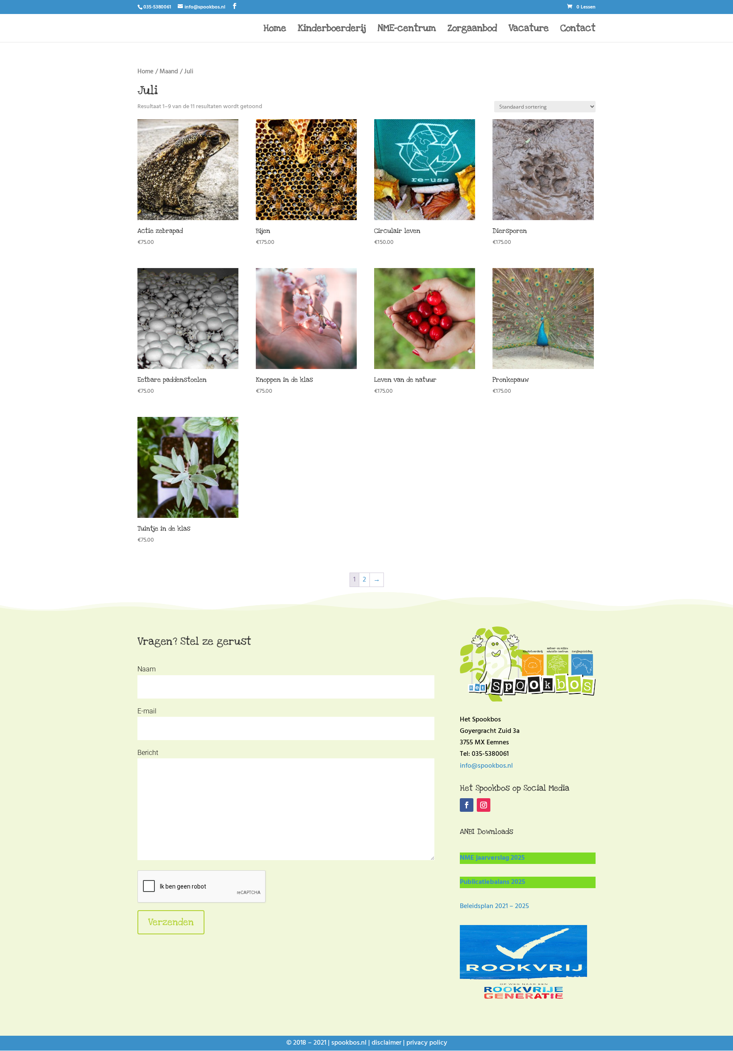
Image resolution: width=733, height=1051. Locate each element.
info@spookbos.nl (486, 765)
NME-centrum (407, 29)
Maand (168, 72)
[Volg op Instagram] (483, 805)
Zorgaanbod (472, 29)
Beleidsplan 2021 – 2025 (494, 906)
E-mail (147, 711)
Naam (146, 669)
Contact (578, 29)
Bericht (147, 753)
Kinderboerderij (332, 29)
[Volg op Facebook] (466, 805)
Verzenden (171, 922)
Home (274, 29)
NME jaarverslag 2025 (492, 858)
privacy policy (426, 1042)
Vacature (529, 29)
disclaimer (386, 1042)
